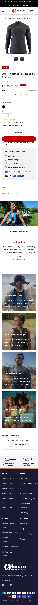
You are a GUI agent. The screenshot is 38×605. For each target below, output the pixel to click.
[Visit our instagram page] (5, 1)
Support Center (26, 493)
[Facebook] (3, 585)
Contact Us (24, 478)
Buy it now (19, 139)
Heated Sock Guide (10, 547)
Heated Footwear (9, 507)
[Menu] (3, 11)
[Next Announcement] (36, 5)
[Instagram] (7, 585)
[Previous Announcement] (2, 5)
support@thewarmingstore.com (23, 1)
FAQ (22, 488)
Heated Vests (7, 483)
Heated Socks (8, 493)
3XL (5, 98)
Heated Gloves (8, 488)
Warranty (24, 512)
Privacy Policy (25, 539)
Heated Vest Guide (10, 533)
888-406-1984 (11, 580)
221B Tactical (6, 71)
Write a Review (21, 445)
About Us (24, 524)
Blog (22, 529)
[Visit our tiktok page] (11, 1)
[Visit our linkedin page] (8, 1)
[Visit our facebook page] (2, 1)
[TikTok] (15, 585)
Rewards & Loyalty (27, 498)
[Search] (35, 11)
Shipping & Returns (28, 483)
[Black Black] (3, 106)
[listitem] (19, 5)
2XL (27, 94)
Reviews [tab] (5, 435)
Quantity (5, 112)
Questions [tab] (15, 435)
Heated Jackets (8, 478)
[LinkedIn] (11, 585)
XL (21, 94)
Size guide (32, 90)
